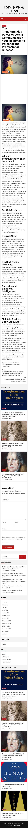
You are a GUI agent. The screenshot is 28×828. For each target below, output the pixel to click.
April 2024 (5, 610)
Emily (10, 418)
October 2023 (6, 626)
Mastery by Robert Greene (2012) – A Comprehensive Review (12, 591)
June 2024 (5, 605)
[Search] (25, 19)
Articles (4, 25)
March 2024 (5, 613)
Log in (3, 654)
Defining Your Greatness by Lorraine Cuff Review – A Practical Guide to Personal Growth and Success (12, 372)
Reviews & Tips (14, 9)
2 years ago (6, 418)
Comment (5, 499)
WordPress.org (6, 662)
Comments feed (6, 659)
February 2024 (6, 615)
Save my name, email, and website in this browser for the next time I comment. (13, 540)
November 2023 (6, 623)
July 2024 (4, 602)
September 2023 (6, 628)
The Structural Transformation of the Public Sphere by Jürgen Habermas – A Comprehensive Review (13, 414)
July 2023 (4, 634)
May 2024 (4, 607)
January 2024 (5, 618)
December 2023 (6, 620)
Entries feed (5, 656)
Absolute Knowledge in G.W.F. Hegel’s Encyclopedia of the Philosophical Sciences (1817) (13, 445)
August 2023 (5, 631)
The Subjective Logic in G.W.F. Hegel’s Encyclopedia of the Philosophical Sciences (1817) (13, 476)
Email (17, 522)
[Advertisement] (14, 90)
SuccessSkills (13, 364)
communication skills (10, 362)
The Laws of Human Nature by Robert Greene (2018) (12, 586)
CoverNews (9, 825)
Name (4, 522)
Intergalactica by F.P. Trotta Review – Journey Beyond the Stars (15, 379)
